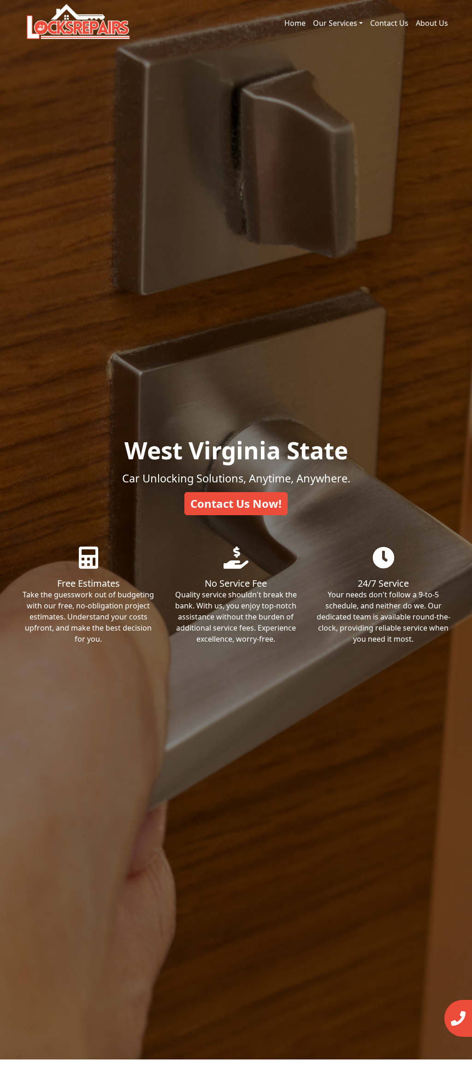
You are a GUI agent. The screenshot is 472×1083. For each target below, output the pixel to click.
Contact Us (389, 23)
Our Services (335, 23)
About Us (432, 23)
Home (295, 23)
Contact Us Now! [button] (236, 503)
